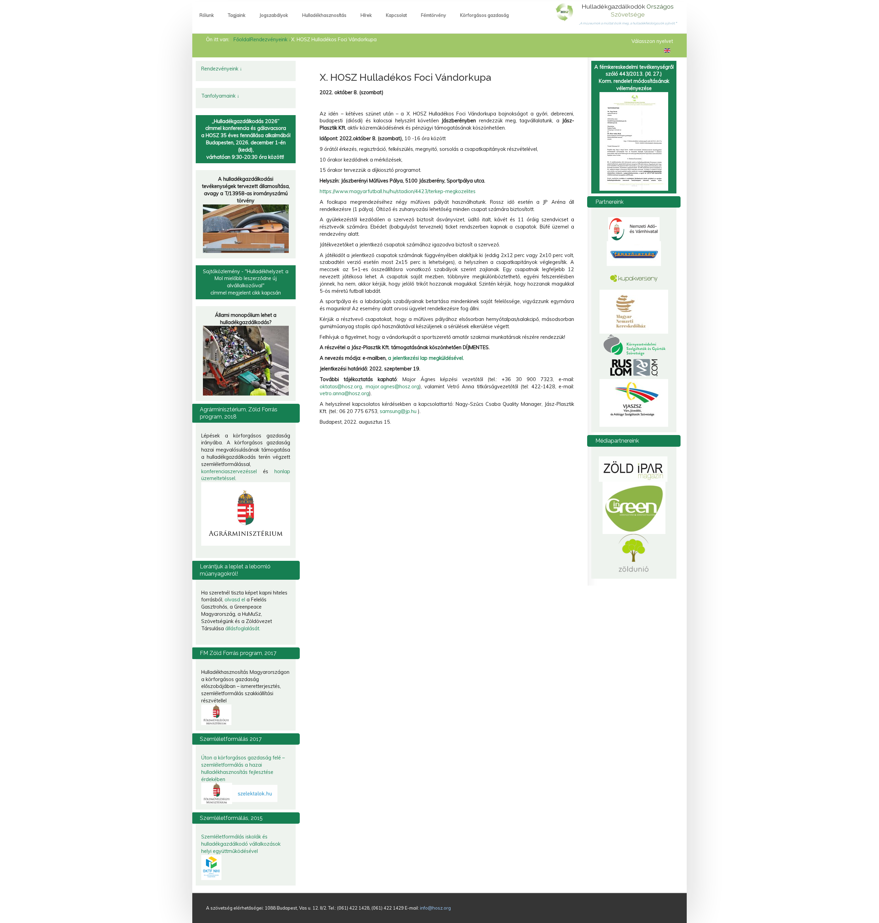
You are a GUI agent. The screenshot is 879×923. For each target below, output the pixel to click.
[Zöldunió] (633, 553)
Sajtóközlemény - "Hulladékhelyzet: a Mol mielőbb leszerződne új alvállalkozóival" (245, 278)
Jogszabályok (274, 15)
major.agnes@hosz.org (392, 386)
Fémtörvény (433, 15)
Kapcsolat (396, 15)
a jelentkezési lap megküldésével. (426, 358)
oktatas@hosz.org (341, 386)
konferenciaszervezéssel (229, 471)
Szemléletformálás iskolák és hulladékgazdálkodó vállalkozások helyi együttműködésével (241, 844)
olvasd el (235, 600)
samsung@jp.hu (398, 411)
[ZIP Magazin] (633, 469)
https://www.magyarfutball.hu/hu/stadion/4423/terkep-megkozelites (398, 191)
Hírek (366, 15)
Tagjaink (237, 15)
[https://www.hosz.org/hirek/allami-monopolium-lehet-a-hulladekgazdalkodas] (246, 360)
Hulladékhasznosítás (324, 15)
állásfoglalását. (242, 628)
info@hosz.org (435, 908)
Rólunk (206, 15)
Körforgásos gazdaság (484, 15)
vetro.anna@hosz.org (344, 393)
